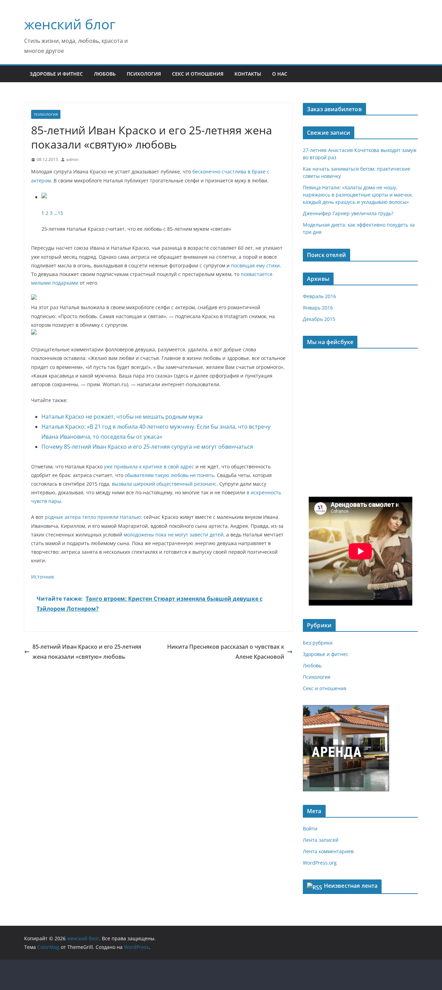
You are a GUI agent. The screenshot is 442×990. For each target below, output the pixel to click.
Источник (42, 576)
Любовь (105, 73)
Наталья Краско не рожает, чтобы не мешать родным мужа (122, 416)
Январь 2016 (318, 307)
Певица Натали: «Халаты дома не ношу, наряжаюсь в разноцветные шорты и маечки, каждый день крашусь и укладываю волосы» (358, 194)
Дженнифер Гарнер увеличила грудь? (348, 213)
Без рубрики (318, 642)
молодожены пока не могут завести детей (173, 534)
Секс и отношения (197, 73)
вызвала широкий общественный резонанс (164, 483)
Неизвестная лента (351, 885)
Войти (310, 828)
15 (60, 213)
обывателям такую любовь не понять (169, 475)
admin (72, 159)
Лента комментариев (328, 851)
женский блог (69, 24)
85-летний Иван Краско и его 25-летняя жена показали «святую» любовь (86, 651)
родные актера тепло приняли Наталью (93, 517)
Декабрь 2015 (319, 319)
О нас (279, 73)
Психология (144, 73)
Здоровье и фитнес (56, 73)
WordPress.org (320, 862)
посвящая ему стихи (255, 265)
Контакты (247, 73)
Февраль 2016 (319, 296)
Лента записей (320, 840)
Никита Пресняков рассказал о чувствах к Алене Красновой (225, 651)
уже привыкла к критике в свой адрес (149, 466)
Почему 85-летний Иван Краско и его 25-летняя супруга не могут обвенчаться (147, 446)
